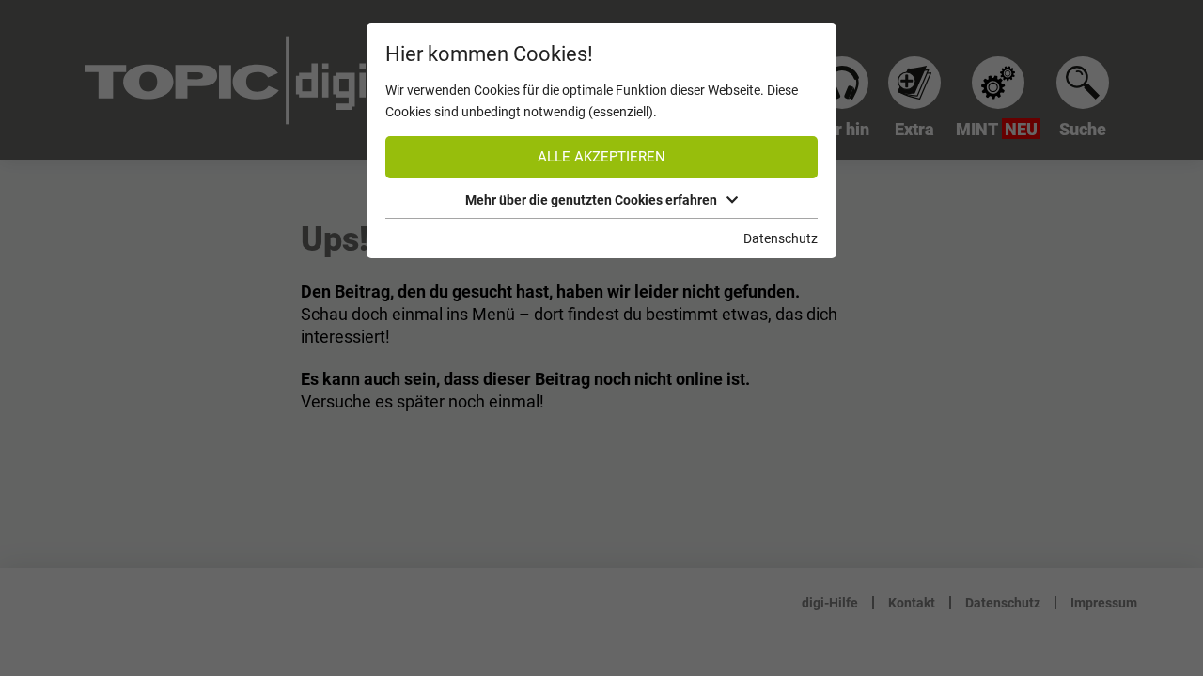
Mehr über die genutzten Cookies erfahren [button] (591, 199)
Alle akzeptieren (601, 156)
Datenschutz (780, 238)
